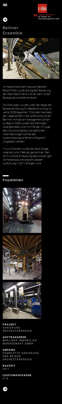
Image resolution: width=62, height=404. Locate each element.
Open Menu (8, 6)
